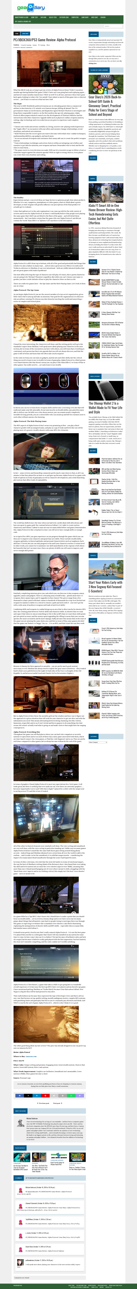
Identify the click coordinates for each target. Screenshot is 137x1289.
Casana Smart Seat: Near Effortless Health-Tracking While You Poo (112, 682)
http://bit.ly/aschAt (50, 1210)
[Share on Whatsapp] (71, 1095)
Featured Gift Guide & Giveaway (99, 70)
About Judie (71, 1285)
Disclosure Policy (102, 1285)
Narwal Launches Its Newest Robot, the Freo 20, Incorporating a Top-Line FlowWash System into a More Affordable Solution (112, 641)
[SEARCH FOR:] (113, 26)
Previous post (44, 1103)
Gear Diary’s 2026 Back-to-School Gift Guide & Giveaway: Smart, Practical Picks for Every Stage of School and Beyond (105, 105)
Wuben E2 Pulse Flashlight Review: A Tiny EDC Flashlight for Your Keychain (112, 303)
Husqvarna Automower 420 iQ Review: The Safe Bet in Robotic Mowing (112, 323)
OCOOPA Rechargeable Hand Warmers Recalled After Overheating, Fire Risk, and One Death (112, 663)
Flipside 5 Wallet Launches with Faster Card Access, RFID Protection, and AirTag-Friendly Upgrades (112, 715)
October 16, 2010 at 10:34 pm (45, 1187)
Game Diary (85, 17)
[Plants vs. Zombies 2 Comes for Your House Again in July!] (77, 1161)
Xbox (48, 45)
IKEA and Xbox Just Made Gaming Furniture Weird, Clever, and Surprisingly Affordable (111, 471)
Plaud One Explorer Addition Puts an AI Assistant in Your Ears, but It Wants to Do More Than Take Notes (112, 461)
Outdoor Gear (64, 17)
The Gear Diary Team (81, 1285)
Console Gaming (26, 45)
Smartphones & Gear (21, 17)
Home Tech (34, 17)
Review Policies (92, 1285)
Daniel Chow (29, 1247)
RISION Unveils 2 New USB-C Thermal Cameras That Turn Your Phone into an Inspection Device (112, 652)
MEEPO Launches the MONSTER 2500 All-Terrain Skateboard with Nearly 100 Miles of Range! (112, 673)
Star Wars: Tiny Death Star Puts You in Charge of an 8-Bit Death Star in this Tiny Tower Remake (40, 1168)
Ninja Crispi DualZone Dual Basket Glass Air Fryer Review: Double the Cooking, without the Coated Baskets (112, 491)
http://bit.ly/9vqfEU (73, 1237)
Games (35, 45)
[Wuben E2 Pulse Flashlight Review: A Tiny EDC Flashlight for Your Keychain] (94, 306)
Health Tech (53, 17)
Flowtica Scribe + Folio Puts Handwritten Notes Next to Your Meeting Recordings (111, 481)
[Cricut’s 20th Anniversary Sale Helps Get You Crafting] (94, 536)
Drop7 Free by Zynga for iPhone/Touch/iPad (57, 1163)
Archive (102, 1287)
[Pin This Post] (45, 1095)
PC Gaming (41, 45)
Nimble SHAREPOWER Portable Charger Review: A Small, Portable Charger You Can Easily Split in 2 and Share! (112, 283)
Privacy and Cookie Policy (115, 1285)
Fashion (103, 17)
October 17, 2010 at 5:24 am (42, 1247)
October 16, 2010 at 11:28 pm (46, 1203)
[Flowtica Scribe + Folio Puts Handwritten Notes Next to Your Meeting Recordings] (94, 483)
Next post (56, 1103)
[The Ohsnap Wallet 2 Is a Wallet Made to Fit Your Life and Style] (106, 399)
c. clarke (28, 1233)
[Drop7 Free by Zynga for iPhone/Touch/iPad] (59, 1158)
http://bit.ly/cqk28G (24, 1194)
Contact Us (108, 1287)
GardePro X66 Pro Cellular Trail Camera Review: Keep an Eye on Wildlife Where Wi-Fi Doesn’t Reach (112, 355)
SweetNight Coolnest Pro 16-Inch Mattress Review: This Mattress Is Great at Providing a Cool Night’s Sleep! (112, 523)
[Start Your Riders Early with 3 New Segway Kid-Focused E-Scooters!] (106, 578)
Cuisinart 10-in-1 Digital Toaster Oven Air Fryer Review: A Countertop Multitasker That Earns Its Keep (112, 272)
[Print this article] (62, 1095)
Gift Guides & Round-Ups (23, 21)
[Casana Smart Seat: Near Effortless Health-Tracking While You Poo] (94, 685)
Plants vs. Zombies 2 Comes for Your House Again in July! (77, 1168)
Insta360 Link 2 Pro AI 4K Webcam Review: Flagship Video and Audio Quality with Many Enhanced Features (112, 294)
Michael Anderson (26, 47)
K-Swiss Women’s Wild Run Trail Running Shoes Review (111, 313)
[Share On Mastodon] (79, 1095)
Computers (75, 17)
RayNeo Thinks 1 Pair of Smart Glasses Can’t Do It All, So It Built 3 (112, 511)
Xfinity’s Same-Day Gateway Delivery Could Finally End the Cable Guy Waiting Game (112, 705)
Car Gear (43, 17)
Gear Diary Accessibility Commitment (79, 1287)
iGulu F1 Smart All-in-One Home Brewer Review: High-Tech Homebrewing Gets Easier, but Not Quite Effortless (106, 214)
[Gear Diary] (31, 7)
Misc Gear (94, 17)
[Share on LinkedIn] (37, 1095)
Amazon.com (31, 1056)
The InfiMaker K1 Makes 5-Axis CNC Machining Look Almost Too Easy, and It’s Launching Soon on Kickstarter (112, 544)
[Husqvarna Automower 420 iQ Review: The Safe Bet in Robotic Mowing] (94, 327)
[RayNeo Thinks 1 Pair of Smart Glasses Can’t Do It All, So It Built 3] (94, 514)
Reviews (60, 1160)
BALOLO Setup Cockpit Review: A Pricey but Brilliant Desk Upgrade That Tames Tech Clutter (111, 335)
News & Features (95, 376)
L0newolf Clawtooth (31, 1203)
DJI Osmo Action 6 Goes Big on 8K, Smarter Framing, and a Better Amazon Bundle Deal (111, 502)
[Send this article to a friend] (54, 1095)
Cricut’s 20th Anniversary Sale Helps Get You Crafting (112, 533)
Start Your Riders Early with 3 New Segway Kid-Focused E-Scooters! (105, 586)
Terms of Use (94, 1287)
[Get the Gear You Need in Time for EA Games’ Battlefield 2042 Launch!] (22, 1161)
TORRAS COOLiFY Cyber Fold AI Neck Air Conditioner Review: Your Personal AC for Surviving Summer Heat (112, 345)
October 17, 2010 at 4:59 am (40, 1233)
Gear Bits (35, 1163)
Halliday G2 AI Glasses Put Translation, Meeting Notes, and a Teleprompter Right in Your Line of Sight (112, 694)
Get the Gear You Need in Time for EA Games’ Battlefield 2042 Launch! (21, 1168)
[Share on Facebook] (19, 1095)
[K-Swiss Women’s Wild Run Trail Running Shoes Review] (94, 316)
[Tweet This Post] (28, 1095)
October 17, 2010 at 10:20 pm (43, 1260)
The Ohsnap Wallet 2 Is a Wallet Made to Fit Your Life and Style (105, 407)
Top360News (29, 1219)
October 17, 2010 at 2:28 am (42, 1219)
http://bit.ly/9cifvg (73, 1224)
